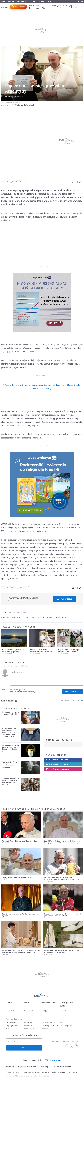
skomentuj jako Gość (19, 690)
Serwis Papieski (17, 97)
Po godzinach (49, 1002)
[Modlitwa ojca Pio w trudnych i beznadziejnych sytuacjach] (30, 767)
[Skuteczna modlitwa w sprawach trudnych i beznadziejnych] (30, 717)
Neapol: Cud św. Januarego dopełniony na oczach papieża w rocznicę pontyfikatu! (62, 915)
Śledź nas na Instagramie (59, 769)
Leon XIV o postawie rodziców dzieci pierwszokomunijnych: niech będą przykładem (61, 878)
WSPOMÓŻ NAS (55, 1060)
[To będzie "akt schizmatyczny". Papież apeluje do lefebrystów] (21, 825)
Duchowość (28, 1022)
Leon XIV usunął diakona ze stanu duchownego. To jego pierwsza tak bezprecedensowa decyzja (62, 842)
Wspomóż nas (66, 599)
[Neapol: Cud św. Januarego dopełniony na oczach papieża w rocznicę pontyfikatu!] (63, 897)
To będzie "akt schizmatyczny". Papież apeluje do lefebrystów (20, 842)
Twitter (78, 1)
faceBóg (42, 1)
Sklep (49, 1)
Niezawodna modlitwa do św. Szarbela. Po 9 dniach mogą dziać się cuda (10, 748)
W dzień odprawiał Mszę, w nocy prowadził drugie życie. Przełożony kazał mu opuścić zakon (9, 733)
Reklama (53, 1072)
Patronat (74, 1072)
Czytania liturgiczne (48, 1022)
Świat (9, 1002)
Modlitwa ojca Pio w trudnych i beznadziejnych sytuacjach (9, 765)
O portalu (8, 1072)
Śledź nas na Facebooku (58, 760)
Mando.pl (44, 1067)
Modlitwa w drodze (23, 1)
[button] (71, 7)
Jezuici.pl (9, 1067)
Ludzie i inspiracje (66, 1026)
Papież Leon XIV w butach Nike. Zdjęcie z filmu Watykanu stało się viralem (61, 951)
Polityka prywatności (27, 1072)
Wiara (44, 8)
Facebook (75, 1)
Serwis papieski (11, 1022)
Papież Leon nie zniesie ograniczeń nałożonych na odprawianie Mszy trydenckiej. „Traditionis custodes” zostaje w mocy (21, 952)
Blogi (34, 1)
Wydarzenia (34, 5)
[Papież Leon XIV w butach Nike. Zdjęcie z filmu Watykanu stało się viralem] (63, 934)
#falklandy (29, 617)
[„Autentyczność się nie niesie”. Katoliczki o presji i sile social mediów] (30, 784)
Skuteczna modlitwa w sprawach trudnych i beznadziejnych (10, 714)
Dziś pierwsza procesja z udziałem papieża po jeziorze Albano (13, 652)
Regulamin (16, 1072)
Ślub (7, 1029)
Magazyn (11, 1)
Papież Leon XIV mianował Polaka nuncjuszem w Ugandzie (20, 915)
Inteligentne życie (66, 1004)
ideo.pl (47, 1076)
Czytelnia (29, 1010)
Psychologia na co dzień (50, 1026)
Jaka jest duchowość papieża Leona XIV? (17, 877)
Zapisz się (24, 1048)
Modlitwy (45, 1029)
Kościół (7, 97)
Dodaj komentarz (72, 692)
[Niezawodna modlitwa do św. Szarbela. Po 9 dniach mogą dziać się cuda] (30, 750)
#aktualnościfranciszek (11, 617)
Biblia (3, 1)
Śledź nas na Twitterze (58, 764)
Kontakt (37, 1072)
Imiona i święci (29, 1029)
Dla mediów (45, 1072)
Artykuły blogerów (12, 1026)
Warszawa (61, 5)
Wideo (63, 1010)
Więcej (54, 5)
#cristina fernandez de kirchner (52, 617)
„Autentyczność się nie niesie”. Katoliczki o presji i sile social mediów (10, 781)
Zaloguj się (4, 690)
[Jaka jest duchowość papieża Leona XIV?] (21, 861)
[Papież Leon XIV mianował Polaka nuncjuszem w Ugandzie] (21, 897)
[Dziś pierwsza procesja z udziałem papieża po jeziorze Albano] (14, 638)
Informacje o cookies (64, 1072)
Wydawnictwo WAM (27, 1067)
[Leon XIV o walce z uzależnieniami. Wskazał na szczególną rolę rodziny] (42, 638)
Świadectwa (28, 1026)
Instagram (82, 1)
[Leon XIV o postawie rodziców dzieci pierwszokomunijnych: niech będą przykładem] (63, 861)
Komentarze (34, 8)
